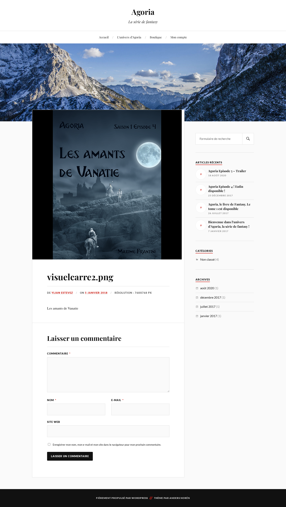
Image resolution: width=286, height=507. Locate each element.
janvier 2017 (208, 316)
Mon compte (178, 37)
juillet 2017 (207, 306)
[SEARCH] (248, 139)
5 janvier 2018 (96, 292)
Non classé (207, 259)
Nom (51, 400)
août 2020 (207, 288)
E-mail (117, 400)
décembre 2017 (210, 297)
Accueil (104, 37)
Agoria (143, 12)
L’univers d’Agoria (129, 37)
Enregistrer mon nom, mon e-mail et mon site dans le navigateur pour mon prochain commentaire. (107, 444)
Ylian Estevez (62, 292)
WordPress (140, 497)
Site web (53, 421)
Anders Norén (179, 497)
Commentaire (58, 353)
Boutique (156, 37)
